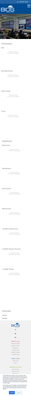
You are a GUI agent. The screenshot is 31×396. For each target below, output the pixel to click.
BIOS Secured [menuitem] (15, 371)
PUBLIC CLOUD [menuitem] (15, 358)
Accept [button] (11, 392)
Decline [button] (19, 392)
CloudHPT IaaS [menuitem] (15, 350)
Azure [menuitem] (15, 363)
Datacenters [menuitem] (15, 348)
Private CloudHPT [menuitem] (15, 343)
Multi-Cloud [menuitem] (15, 360)
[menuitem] (15, 330)
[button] (29, 5)
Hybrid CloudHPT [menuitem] (15, 345)
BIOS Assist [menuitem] (15, 373)
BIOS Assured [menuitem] (15, 369)
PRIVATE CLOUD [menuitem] (15, 341)
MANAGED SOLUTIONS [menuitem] (15, 367)
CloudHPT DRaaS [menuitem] (15, 352)
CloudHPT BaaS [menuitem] (15, 354)
